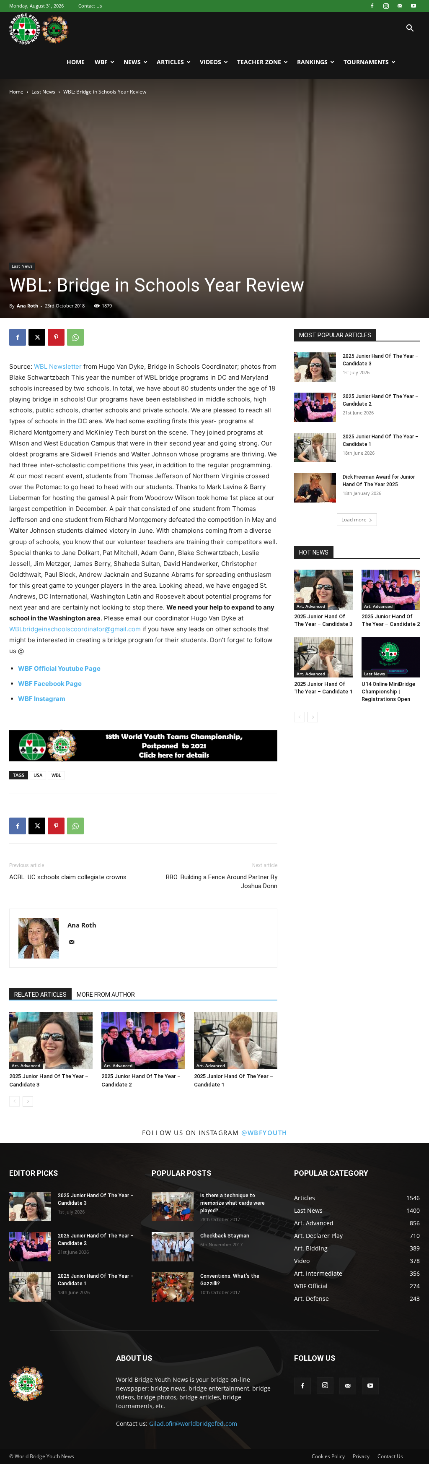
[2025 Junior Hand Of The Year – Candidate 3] (51, 1040)
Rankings (312, 62)
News (132, 62)
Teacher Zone (259, 62)
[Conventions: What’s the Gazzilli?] (173, 1287)
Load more (354, 519)
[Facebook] (372, 6)
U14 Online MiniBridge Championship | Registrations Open (388, 691)
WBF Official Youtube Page (59, 668)
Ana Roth (27, 305)
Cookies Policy (328, 1456)
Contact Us (90, 6)
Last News (43, 91)
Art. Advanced (26, 1065)
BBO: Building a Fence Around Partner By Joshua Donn (221, 881)
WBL (56, 775)
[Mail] (399, 6)
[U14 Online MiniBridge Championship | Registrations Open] (391, 657)
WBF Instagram (41, 699)
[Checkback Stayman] (173, 1246)
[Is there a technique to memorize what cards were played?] (173, 1206)
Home (76, 62)
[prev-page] (14, 1101)
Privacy (361, 1456)
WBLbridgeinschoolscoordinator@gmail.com (75, 629)
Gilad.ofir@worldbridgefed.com (193, 1424)
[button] (410, 29)
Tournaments (366, 62)
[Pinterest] (56, 337)
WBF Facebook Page (50, 684)
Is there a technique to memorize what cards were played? (232, 1203)
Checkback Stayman (224, 1236)
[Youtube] (413, 6)
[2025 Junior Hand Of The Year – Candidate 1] (235, 1040)
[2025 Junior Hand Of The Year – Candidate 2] (143, 1040)
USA (38, 775)
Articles (170, 62)
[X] (36, 337)
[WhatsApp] (75, 337)
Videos (210, 62)
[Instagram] (386, 6)
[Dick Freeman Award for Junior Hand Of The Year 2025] (315, 488)
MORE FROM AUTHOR (106, 994)
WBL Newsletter (58, 366)
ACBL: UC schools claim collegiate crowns (68, 877)
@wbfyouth (264, 1132)
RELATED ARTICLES (40, 994)
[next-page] (28, 1101)
